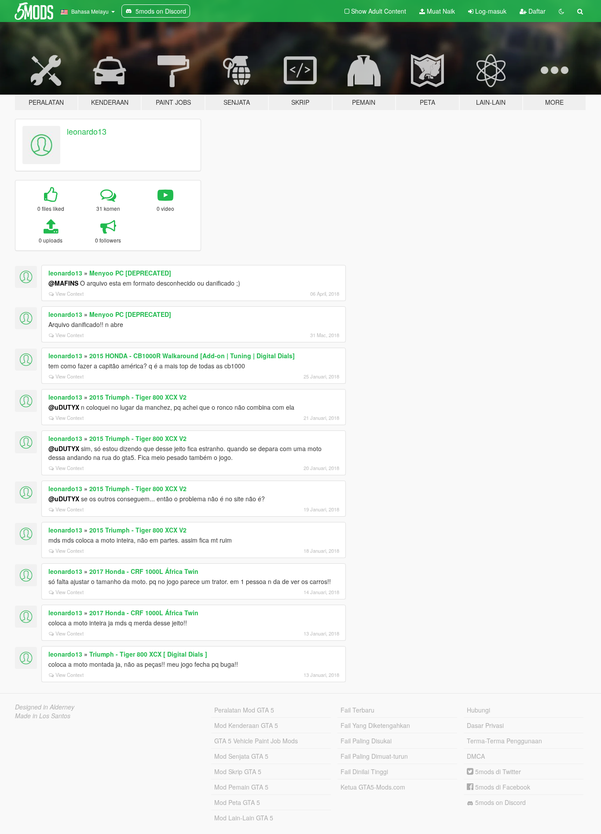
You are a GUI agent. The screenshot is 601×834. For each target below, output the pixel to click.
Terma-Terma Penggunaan (504, 740)
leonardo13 (86, 131)
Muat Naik (440, 11)
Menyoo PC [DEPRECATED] (130, 272)
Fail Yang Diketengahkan (375, 725)
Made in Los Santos (42, 715)
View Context (69, 293)
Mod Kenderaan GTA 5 (246, 725)
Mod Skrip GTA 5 (237, 771)
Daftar (536, 11)
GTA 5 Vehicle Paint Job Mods (256, 740)
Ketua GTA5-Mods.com (373, 787)
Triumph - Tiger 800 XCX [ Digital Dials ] (148, 654)
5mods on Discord (499, 802)
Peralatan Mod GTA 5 (244, 709)
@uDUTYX (63, 407)
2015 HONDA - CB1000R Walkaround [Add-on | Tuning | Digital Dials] (192, 355)
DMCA (476, 756)
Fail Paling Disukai (366, 740)
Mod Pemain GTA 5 (241, 787)
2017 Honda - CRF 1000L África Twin (143, 571)
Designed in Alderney (44, 706)
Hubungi (478, 709)
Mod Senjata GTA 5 (241, 756)
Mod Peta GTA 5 (237, 802)
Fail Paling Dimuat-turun (374, 756)
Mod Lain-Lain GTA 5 (243, 817)
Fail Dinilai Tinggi (364, 771)
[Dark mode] (561, 11)
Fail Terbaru (357, 709)
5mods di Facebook (501, 787)
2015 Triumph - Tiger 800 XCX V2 (138, 397)
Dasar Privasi (485, 725)
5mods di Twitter (497, 771)
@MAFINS (63, 283)
